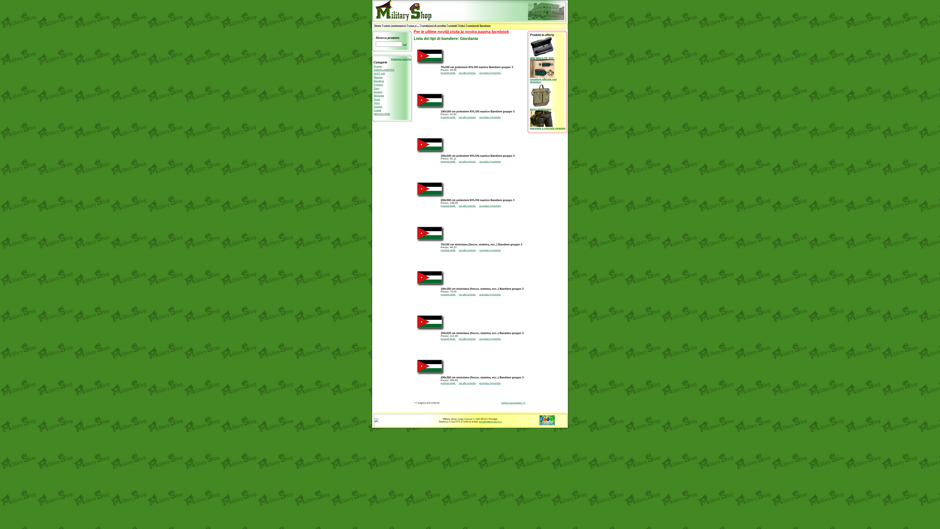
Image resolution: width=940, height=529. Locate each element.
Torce (377, 103)
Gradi (377, 99)
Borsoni (378, 92)
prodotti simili (448, 73)
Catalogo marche (401, 59)
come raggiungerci (395, 25)
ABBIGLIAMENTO (384, 70)
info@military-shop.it (490, 421)
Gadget (378, 106)
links (462, 25)
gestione (486, 25)
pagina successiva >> (513, 402)
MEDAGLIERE (382, 114)
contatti (452, 25)
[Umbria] (376, 421)
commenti (473, 25)
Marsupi (378, 77)
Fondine (378, 84)
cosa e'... (413, 25)
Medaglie (379, 95)
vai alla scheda (467, 73)
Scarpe (378, 66)
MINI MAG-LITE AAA (541, 58)
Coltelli (377, 110)
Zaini (376, 88)
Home (378, 25)
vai (405, 44)
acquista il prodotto (490, 73)
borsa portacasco (540, 109)
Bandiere (379, 81)
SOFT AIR (379, 73)
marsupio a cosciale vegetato (547, 128)
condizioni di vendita (433, 25)
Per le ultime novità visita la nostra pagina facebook (461, 32)
